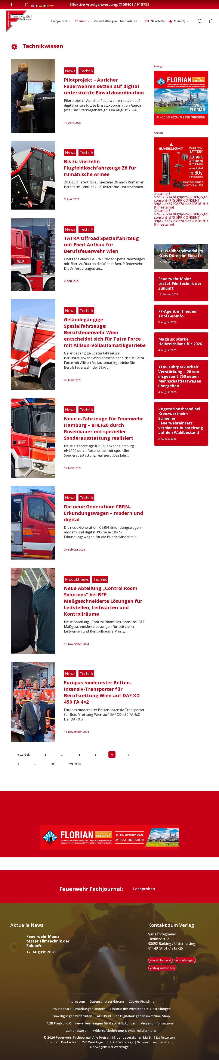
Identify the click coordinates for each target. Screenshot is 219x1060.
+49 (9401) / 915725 (167, 948)
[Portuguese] (48, 5)
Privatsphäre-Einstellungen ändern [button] (78, 1008)
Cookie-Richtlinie (141, 1001)
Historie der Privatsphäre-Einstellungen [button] (140, 1008)
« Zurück (24, 754)
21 (52, 764)
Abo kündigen (185, 960)
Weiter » (75, 764)
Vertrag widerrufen (162, 968)
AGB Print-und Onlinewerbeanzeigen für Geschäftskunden (91, 1023)
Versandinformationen (158, 1023)
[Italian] (44, 5)
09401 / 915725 (136, 4)
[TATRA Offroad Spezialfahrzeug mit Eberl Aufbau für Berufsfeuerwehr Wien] (33, 254)
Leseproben (144, 888)
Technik (86, 70)
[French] (37, 5)
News (70, 70)
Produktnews (77, 579)
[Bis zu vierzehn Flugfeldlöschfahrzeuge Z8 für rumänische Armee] (33, 175)
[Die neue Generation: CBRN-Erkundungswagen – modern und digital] (33, 523)
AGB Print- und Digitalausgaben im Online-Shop (133, 1016)
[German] (41, 5)
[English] (33, 5)
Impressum (76, 1001)
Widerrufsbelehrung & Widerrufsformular (125, 1030)
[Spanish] (52, 5)
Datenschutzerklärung (107, 1001)
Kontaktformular (160, 960)
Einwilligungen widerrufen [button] (72, 1016)
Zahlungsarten (77, 1030)
